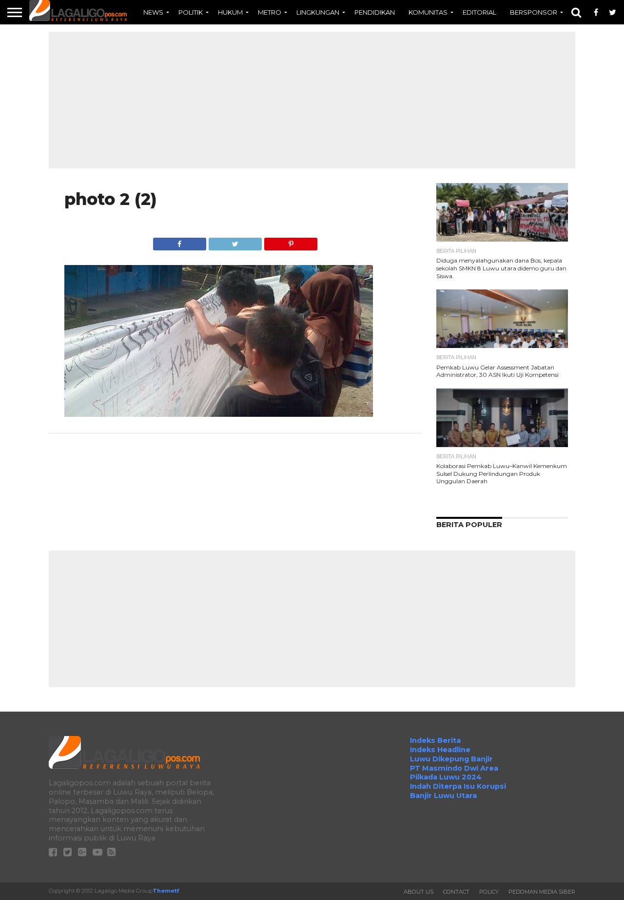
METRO (269, 12)
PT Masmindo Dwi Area (454, 768)
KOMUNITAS (428, 12)
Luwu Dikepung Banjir (451, 759)
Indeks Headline (440, 749)
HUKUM (230, 12)
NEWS (153, 12)
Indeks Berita (435, 740)
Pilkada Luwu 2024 (446, 777)
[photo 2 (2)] (218, 414)
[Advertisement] (312, 100)
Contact (456, 891)
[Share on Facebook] (179, 241)
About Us (418, 891)
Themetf (166, 890)
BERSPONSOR (533, 12)
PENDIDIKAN (374, 12)
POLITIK (190, 12)
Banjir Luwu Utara (443, 795)
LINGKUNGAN (317, 12)
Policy (489, 891)
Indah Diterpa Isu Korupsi (458, 786)
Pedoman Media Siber (541, 891)
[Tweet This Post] (235, 241)
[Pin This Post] (290, 241)
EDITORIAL (479, 12)
